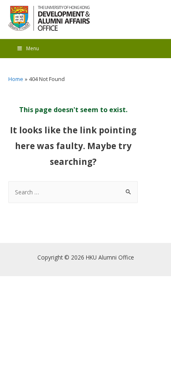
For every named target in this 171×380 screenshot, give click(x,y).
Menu (32, 48)
